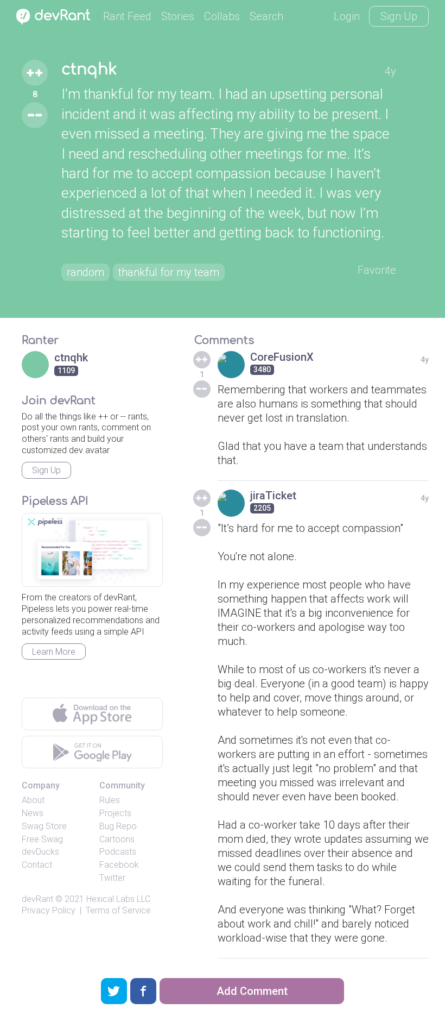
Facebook (119, 865)
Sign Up (398, 16)
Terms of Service (118, 910)
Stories (177, 16)
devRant (37, 899)
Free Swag (42, 839)
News (32, 813)
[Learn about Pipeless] (92, 550)
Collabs (222, 16)
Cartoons (117, 839)
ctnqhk (89, 69)
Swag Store (44, 826)
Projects (115, 813)
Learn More (53, 652)
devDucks (40, 852)
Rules (109, 800)
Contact (37, 865)
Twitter (112, 878)
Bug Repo (118, 826)
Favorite (377, 270)
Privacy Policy (48, 910)
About (33, 800)
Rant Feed (127, 16)
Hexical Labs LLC (118, 899)
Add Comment (252, 991)
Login (347, 16)
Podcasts (117, 852)
